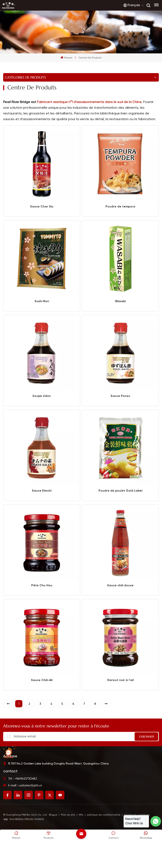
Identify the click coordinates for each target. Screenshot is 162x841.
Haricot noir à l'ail (120, 680)
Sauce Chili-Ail (42, 680)
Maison (68, 58)
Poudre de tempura (120, 206)
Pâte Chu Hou (41, 585)
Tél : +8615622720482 (22, 778)
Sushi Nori (42, 301)
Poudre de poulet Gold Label (120, 490)
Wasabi (120, 301)
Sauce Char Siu (41, 206)
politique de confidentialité (103, 815)
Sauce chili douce (120, 585)
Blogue (53, 815)
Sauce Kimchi (41, 490)
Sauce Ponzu (120, 396)
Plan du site (68, 815)
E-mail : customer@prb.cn (25, 785)
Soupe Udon (41, 396)
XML (81, 815)
